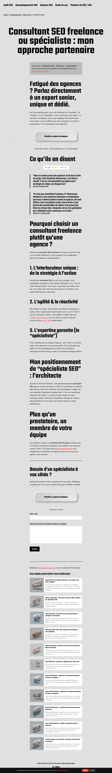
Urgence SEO (46, 5)
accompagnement (64, 448)
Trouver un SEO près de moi (43, 763)
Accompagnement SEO (26, 5)
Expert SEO (6, 15)
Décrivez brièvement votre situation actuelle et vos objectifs (48, 524)
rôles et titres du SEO (40, 71)
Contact (64, 763)
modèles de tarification (39, 317)
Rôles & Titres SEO (27, 15)
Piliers (52, 763)
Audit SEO (8, 5)
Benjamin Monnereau (47, 567)
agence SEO (46, 320)
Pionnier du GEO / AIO (81, 5)
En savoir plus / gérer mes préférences (62, 770)
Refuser (92, 770)
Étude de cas (61, 5)
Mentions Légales (70, 763)
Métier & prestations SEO (15, 15)
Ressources (58, 763)
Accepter (85, 770)
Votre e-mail (33, 514)
